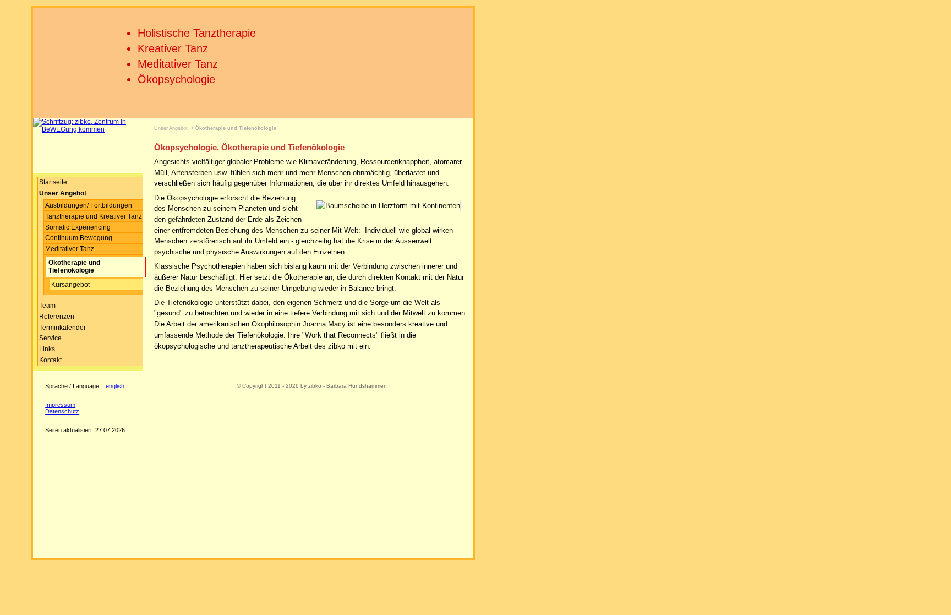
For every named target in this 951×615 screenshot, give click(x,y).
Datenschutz (62, 411)
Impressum (60, 404)
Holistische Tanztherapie (197, 33)
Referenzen (56, 316)
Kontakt (50, 360)
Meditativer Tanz (178, 64)
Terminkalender (62, 327)
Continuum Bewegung (78, 238)
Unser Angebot (171, 128)
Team (47, 305)
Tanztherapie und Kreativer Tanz (93, 216)
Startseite (53, 182)
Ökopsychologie (176, 79)
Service (50, 338)
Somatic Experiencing (78, 227)
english (115, 386)
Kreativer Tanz (173, 48)
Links (47, 349)
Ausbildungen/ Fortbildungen (88, 205)
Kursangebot (70, 285)
